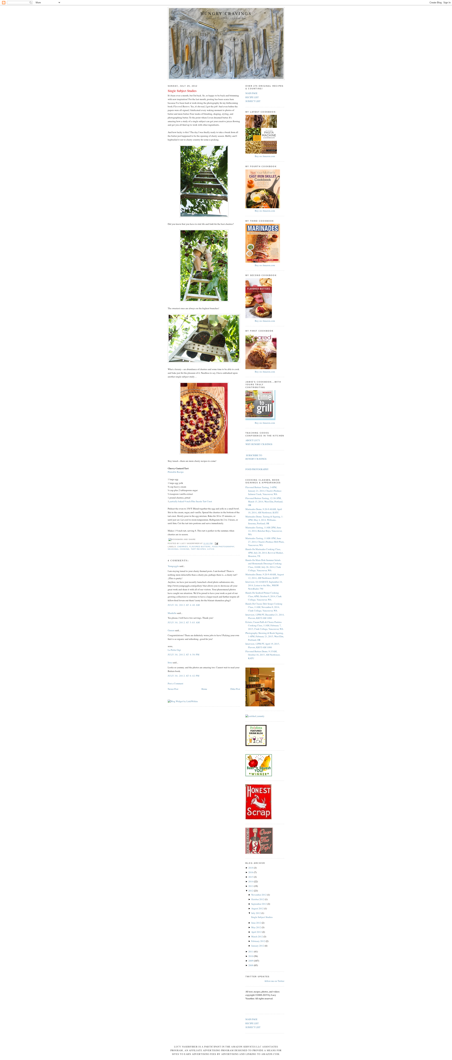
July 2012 (256, 913)
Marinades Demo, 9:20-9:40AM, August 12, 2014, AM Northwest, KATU (264, 576)
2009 (251, 960)
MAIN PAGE (251, 93)
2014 (251, 881)
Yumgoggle (173, 566)
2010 (251, 956)
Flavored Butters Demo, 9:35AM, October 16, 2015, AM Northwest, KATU (262, 655)
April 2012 (256, 931)
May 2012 (256, 927)
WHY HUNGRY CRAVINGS (258, 444)
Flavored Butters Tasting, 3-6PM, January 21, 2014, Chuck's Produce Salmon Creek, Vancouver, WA (263, 491)
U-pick (210, 549)
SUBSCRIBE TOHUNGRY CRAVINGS (255, 457)
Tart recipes (198, 549)
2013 (251, 886)
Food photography (223, 547)
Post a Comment (175, 683)
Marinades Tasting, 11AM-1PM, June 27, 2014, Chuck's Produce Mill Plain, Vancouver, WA (264, 542)
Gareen (171, 630)
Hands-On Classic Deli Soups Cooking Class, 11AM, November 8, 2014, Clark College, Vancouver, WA (263, 607)
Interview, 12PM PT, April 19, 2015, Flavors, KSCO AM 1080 (262, 645)
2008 (251, 965)
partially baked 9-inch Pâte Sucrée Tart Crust (191, 501)
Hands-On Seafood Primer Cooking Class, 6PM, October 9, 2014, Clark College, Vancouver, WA (263, 596)
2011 (251, 951)
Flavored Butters (199, 547)
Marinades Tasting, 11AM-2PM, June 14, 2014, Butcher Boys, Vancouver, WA (263, 531)
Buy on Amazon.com (265, 156)
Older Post (235, 688)
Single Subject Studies (182, 91)
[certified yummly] (254, 716)
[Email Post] (216, 543)
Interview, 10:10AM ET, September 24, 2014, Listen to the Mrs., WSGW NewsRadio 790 (263, 585)
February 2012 (258, 941)
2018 (251, 867)
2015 (251, 876)
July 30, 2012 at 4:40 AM (184, 604)
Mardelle (172, 613)
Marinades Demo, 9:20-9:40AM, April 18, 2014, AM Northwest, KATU (263, 511)
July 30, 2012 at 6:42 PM (184, 675)
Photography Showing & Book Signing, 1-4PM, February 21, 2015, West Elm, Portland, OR (264, 636)
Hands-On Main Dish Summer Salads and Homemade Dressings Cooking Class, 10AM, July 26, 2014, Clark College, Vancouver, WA (263, 565)
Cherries (182, 547)
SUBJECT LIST (252, 101)
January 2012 (258, 945)
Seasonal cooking (178, 549)
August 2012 (257, 908)
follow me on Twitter (274, 981)
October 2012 (258, 899)
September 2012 (259, 903)
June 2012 (256, 922)
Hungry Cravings (226, 13)
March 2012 (257, 936)
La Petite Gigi (174, 649)
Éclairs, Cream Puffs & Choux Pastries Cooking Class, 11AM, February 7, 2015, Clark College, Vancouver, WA (264, 625)
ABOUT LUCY (252, 440)
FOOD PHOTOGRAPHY (257, 469)
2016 (251, 872)
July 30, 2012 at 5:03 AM (184, 622)
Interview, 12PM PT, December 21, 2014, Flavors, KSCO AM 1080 (264, 616)
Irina (170, 662)
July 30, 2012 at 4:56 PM (184, 654)
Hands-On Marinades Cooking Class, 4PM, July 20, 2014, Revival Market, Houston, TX (264, 553)
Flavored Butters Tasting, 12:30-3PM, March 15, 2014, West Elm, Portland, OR (264, 502)
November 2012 (259, 894)
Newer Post (173, 688)
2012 (251, 890)
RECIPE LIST (252, 97)
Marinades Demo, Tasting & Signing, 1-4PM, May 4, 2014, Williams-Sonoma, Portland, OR (264, 520)
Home (204, 688)
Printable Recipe (176, 471)
